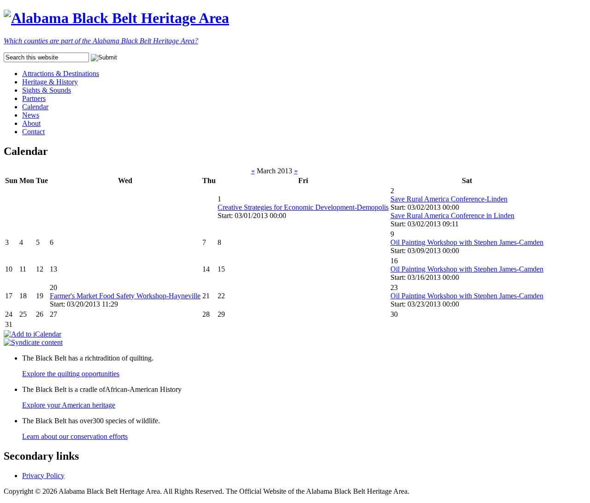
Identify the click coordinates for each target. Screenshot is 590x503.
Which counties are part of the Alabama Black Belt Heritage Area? (101, 41)
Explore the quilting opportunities (70, 374)
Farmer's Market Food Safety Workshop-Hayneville (125, 296)
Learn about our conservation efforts (75, 436)
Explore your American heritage (68, 405)
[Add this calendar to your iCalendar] (32, 334)
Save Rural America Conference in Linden (452, 215)
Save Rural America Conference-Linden (448, 199)
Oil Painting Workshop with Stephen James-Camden (466, 242)
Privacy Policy (43, 475)
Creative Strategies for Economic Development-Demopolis (303, 207)
